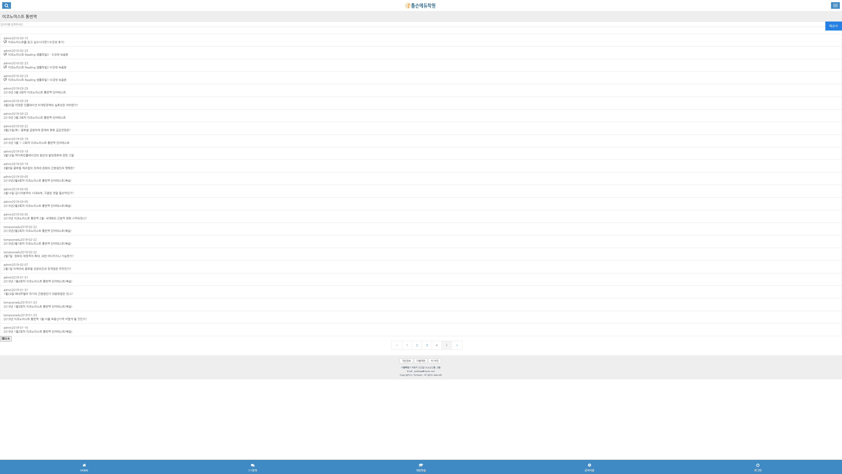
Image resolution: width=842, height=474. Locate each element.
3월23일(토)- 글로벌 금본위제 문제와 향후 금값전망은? (37, 128)
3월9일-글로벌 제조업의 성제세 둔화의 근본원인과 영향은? (39, 165)
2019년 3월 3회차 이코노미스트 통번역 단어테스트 (35, 115)
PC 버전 (435, 360)
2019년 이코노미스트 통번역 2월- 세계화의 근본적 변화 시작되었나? (45, 216)
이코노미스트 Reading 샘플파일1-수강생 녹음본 (35, 77)
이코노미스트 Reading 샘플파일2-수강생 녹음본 (35, 65)
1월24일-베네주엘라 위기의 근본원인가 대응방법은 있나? (38, 291)
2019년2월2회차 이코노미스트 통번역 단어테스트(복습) (37, 228)
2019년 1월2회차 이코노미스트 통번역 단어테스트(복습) (38, 329)
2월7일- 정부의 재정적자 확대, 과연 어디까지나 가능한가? (39, 254)
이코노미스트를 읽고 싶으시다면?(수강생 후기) (34, 40)
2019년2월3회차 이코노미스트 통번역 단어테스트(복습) (37, 203)
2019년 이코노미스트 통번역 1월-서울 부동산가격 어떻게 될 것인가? (45, 317)
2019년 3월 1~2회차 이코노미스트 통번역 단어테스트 (37, 140)
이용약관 (420, 360)
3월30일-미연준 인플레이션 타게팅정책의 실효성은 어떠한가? (41, 102)
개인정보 (406, 360)
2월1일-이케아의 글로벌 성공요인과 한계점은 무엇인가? (37, 266)
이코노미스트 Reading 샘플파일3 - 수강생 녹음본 (36, 52)
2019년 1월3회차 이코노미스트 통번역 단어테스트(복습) (38, 304)
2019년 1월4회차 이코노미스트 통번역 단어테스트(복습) (38, 279)
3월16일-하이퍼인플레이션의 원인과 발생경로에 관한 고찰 (39, 153)
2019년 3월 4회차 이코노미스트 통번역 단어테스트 (35, 90)
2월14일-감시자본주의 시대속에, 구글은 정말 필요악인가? (39, 191)
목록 (7, 338)
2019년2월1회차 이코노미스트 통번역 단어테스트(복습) (37, 241)
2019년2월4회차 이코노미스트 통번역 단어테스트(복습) (37, 178)
